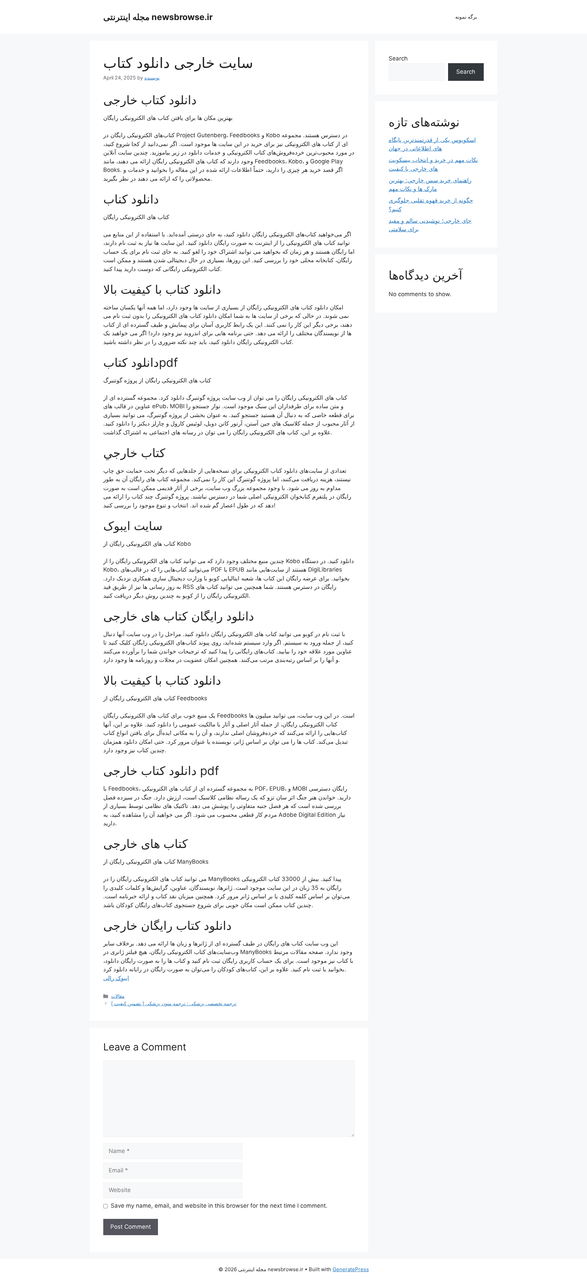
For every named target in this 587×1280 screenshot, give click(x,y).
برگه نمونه (466, 17)
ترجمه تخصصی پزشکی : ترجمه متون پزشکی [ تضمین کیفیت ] (173, 1003)
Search (398, 58)
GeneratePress (351, 1269)
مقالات (118, 996)
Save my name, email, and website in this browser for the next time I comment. (219, 1205)
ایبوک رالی (116, 978)
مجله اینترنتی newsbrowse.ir (158, 17)
